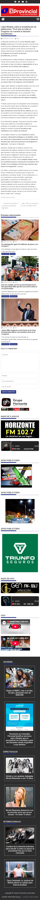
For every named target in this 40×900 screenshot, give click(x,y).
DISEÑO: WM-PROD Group (11, 897)
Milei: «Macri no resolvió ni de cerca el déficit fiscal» (29, 204)
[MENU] (38, 19)
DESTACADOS (5, 197)
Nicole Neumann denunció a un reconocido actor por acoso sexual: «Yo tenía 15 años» (19, 812)
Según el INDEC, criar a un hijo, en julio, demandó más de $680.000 (19, 693)
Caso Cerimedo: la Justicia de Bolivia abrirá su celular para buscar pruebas (20, 882)
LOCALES (12, 254)
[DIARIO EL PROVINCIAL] (20, 16)
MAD (17, 38)
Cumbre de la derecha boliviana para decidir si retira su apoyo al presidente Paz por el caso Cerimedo (20, 849)
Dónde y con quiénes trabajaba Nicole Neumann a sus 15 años (19, 777)
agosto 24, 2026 (7, 242)
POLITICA (12, 197)
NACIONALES (13, 296)
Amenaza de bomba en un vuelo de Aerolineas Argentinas (10, 205)
